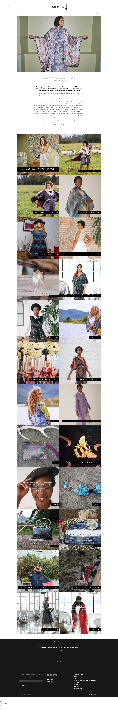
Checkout (76, 684)
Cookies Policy (50, 679)
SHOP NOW (38, 490)
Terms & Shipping (78, 688)
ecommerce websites (92, 694)
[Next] (97, 44)
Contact (75, 678)
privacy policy (23, 677)
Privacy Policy (50, 681)
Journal (75, 676)
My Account (76, 682)
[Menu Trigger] (8, 4)
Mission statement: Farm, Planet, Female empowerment (85, 680)
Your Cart (76, 686)
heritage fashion (78, 97)
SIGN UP (23, 685)
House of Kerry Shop (78, 674)
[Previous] (20, 44)
